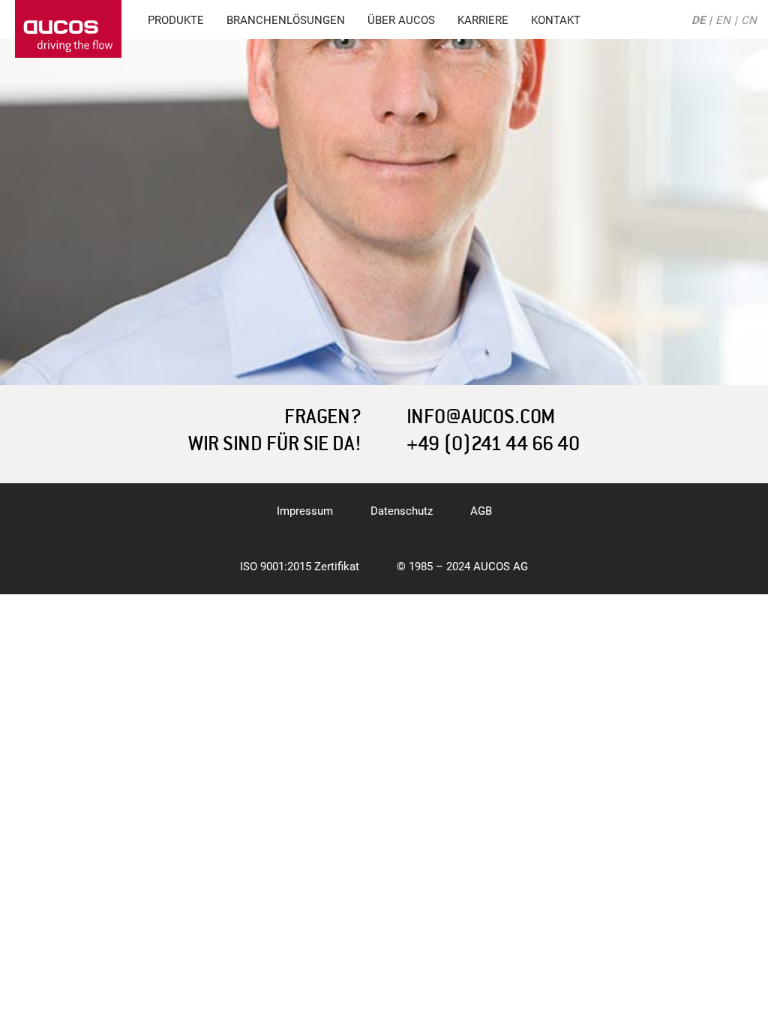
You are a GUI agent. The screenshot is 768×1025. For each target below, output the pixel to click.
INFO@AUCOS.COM (480, 416)
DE (698, 20)
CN (749, 20)
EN (723, 20)
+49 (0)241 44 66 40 (493, 443)
